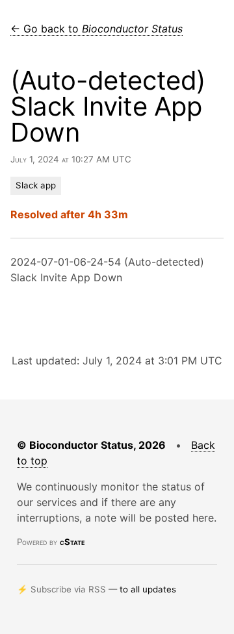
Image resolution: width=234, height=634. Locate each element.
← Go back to (96, 28)
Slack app (36, 185)
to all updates (148, 589)
